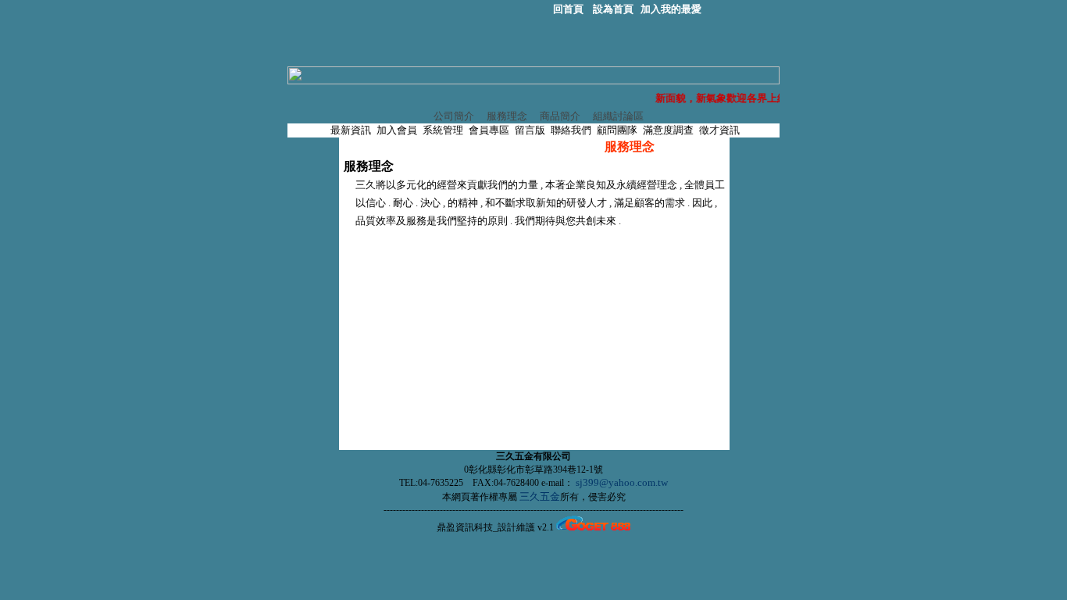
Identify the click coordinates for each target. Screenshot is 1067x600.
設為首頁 (613, 9)
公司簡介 (452, 116)
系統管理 (443, 130)
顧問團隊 (617, 130)
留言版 (530, 130)
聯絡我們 (571, 130)
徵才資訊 (719, 130)
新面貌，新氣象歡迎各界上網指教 (733, 98)
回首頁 (569, 9)
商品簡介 (558, 116)
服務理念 (505, 116)
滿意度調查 (668, 130)
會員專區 (489, 130)
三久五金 (538, 496)
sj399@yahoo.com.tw (622, 482)
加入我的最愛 (671, 9)
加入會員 (397, 130)
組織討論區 (617, 116)
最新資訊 (350, 130)
